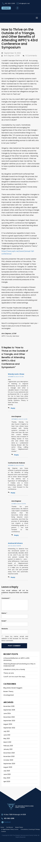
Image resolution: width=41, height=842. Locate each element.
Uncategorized (8, 695)
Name (4, 613)
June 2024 (7, 713)
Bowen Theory (8, 691)
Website (4, 629)
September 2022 (9, 728)
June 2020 (7, 774)
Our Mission (9, 827)
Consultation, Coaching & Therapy (30, 829)
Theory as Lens (8, 673)
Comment (5, 598)
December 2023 (9, 717)
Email (4, 621)
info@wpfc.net (24, 3)
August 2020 (7, 767)
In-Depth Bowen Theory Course (9, 829)
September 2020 (9, 764)
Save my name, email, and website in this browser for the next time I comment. (14, 638)
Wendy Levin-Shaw (16, 374)
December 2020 (9, 753)
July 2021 (6, 731)
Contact (3, 831)
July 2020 (6, 771)
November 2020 (9, 756)
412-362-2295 (10, 3)
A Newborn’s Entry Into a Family (14, 669)
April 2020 (6, 781)
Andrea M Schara (15, 543)
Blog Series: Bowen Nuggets (12, 688)
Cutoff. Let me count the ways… (14, 677)
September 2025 (9, 710)
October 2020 (8, 760)
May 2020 (6, 778)
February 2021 (8, 746)
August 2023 (7, 724)
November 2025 (8, 706)
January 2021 (7, 749)
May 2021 (6, 739)
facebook (7, 822)
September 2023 (9, 721)
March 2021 (7, 742)
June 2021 (6, 735)
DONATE (6, 8)
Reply (13, 408)
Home (2, 827)
